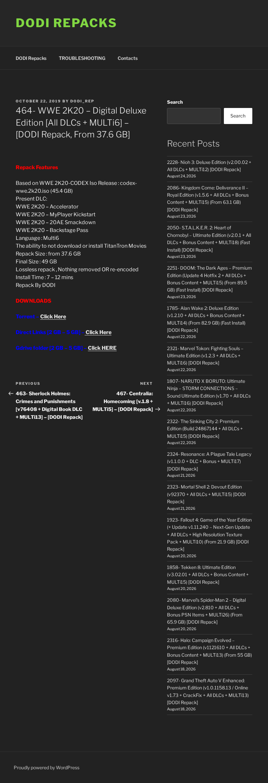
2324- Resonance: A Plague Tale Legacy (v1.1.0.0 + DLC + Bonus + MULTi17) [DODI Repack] (209, 461)
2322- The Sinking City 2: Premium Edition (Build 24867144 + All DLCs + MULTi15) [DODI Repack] (205, 428)
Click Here (53, 316)
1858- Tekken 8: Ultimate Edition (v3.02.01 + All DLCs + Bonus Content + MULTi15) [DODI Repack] (208, 574)
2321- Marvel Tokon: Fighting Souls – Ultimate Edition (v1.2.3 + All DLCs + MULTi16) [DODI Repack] (205, 356)
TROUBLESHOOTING (82, 58)
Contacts (128, 58)
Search (175, 102)
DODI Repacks (66, 23)
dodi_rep (82, 101)
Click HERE (102, 348)
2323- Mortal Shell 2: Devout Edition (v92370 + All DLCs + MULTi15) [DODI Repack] (206, 494)
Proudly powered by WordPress (46, 767)
